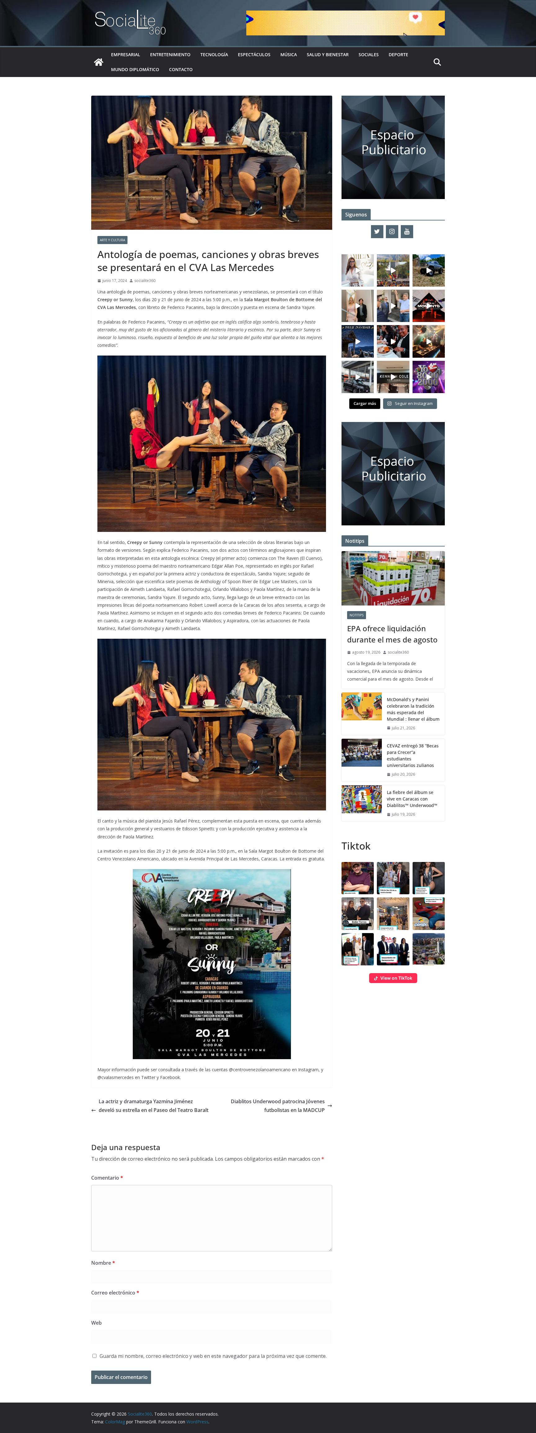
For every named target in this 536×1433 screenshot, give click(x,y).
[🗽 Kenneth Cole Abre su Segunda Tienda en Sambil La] (393, 377)
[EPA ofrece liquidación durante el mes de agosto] (393, 578)
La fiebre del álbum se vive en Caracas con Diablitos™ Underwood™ (412, 798)
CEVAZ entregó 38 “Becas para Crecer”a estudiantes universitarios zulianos (413, 755)
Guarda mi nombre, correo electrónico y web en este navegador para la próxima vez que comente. (213, 1356)
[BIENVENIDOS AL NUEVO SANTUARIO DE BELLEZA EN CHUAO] (358, 270)
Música (288, 54)
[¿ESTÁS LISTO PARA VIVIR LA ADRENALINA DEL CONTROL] (429, 270)
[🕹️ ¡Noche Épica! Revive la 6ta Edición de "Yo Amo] (429, 341)
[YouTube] (407, 231)
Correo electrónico (115, 1292)
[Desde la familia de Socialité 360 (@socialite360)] (358, 341)
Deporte (398, 54)
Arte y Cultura (112, 240)
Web (96, 1322)
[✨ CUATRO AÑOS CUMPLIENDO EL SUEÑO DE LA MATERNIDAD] (358, 306)
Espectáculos (254, 54)
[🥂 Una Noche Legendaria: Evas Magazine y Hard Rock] (393, 341)
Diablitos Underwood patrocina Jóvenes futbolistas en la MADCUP (278, 1106)
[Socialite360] (98, 62)
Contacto (181, 69)
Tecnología (214, 54)
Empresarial (125, 54)
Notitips (357, 615)
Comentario (107, 1177)
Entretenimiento (170, 54)
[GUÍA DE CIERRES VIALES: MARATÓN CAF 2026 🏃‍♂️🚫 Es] (393, 270)
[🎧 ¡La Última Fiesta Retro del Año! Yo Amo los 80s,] (429, 377)
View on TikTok (396, 978)
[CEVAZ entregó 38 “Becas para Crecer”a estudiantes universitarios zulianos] (362, 760)
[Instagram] (392, 231)
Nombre (103, 1262)
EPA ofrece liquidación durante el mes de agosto (392, 634)
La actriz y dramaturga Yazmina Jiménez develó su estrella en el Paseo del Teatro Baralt (153, 1110)
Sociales (369, 54)
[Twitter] (377, 231)
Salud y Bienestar (328, 54)
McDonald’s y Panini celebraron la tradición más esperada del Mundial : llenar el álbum (413, 709)
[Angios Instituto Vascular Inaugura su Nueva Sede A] (393, 306)
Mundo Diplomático (135, 69)
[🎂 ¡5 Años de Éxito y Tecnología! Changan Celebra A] (358, 377)
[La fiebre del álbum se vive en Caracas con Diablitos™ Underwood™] (362, 803)
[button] (358, 878)
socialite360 (144, 280)
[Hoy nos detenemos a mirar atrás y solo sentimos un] (429, 306)
